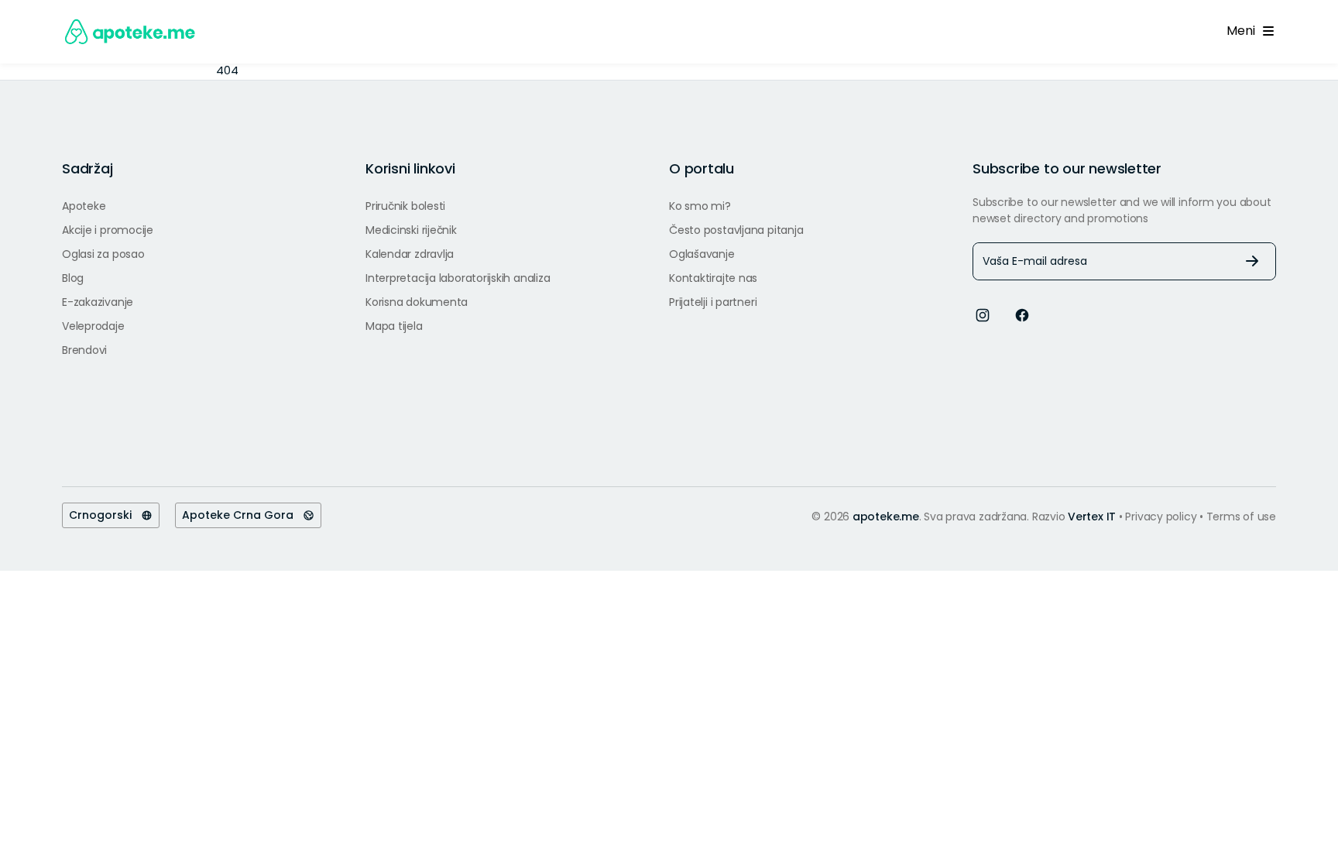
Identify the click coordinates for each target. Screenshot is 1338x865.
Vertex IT (1092, 516)
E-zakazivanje (97, 302)
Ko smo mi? (700, 206)
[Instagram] (982, 315)
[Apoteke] (130, 32)
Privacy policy (1162, 516)
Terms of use (1241, 516)
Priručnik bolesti (405, 206)
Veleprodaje (93, 326)
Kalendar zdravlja (409, 254)
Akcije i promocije (107, 230)
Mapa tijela (394, 326)
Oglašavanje (702, 254)
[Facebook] (1022, 315)
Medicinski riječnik (411, 230)
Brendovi (84, 350)
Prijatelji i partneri (712, 302)
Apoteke (83, 206)
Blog (73, 278)
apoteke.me (886, 516)
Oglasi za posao (103, 254)
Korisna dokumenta (416, 302)
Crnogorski (105, 515)
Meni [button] (1243, 30)
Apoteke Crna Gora (242, 515)
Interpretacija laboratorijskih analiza (457, 278)
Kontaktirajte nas (713, 278)
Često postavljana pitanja (736, 230)
